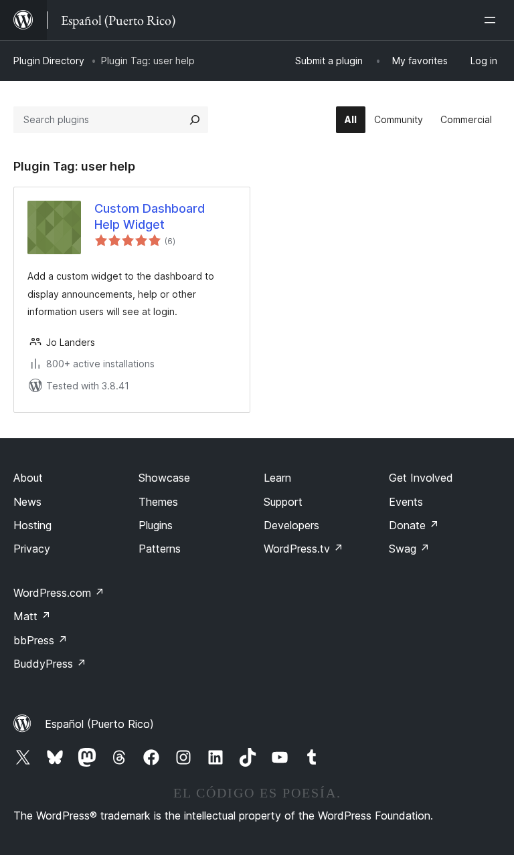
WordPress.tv (303, 548)
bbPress (40, 640)
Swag (409, 548)
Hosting (32, 525)
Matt (32, 616)
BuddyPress (49, 663)
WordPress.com (58, 592)
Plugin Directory (48, 60)
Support (283, 501)
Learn (277, 477)
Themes (158, 501)
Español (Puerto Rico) (99, 724)
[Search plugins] (194, 119)
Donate (414, 525)
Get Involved (421, 477)
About (28, 477)
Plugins (156, 525)
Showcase (164, 477)
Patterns (160, 548)
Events (406, 501)
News (27, 501)
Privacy (31, 548)
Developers (291, 525)
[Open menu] (492, 20)
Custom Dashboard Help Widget (149, 216)
